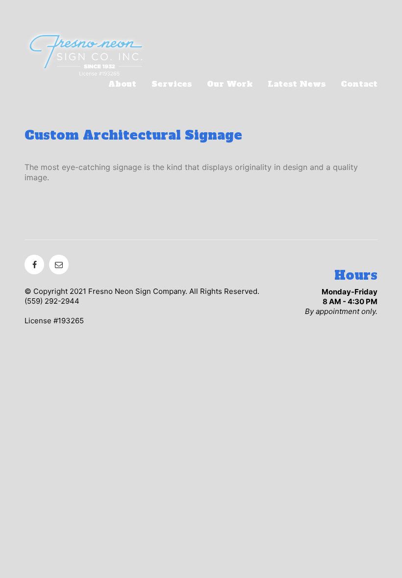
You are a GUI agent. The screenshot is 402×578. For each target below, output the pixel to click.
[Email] (59, 264)
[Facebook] (34, 264)
